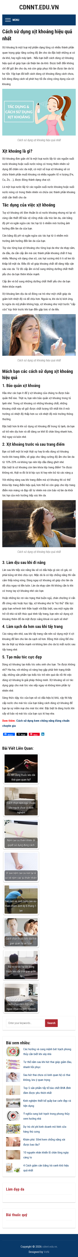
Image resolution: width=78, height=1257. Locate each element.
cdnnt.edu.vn (39, 7)
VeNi (46, 1252)
